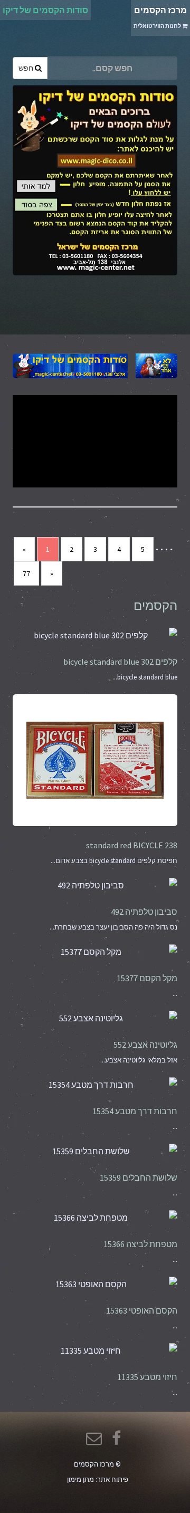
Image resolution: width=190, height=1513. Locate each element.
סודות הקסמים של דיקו (45, 10)
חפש (26, 68)
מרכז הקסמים (160, 17)
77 (26, 573)
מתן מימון (80, 1479)
